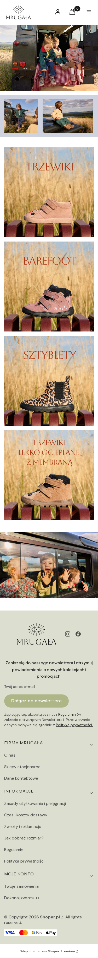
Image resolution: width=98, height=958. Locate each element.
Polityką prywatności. (74, 724)
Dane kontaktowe (21, 778)
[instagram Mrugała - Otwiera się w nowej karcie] (68, 634)
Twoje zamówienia (21, 886)
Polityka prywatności (24, 861)
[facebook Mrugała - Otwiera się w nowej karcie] (78, 634)
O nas (9, 755)
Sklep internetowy (47, 951)
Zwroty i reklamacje (22, 826)
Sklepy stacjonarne (22, 766)
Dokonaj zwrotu (19, 898)
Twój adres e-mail (19, 686)
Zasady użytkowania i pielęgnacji (35, 803)
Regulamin (67, 714)
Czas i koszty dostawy (25, 815)
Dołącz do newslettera (36, 701)
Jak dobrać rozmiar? (24, 838)
